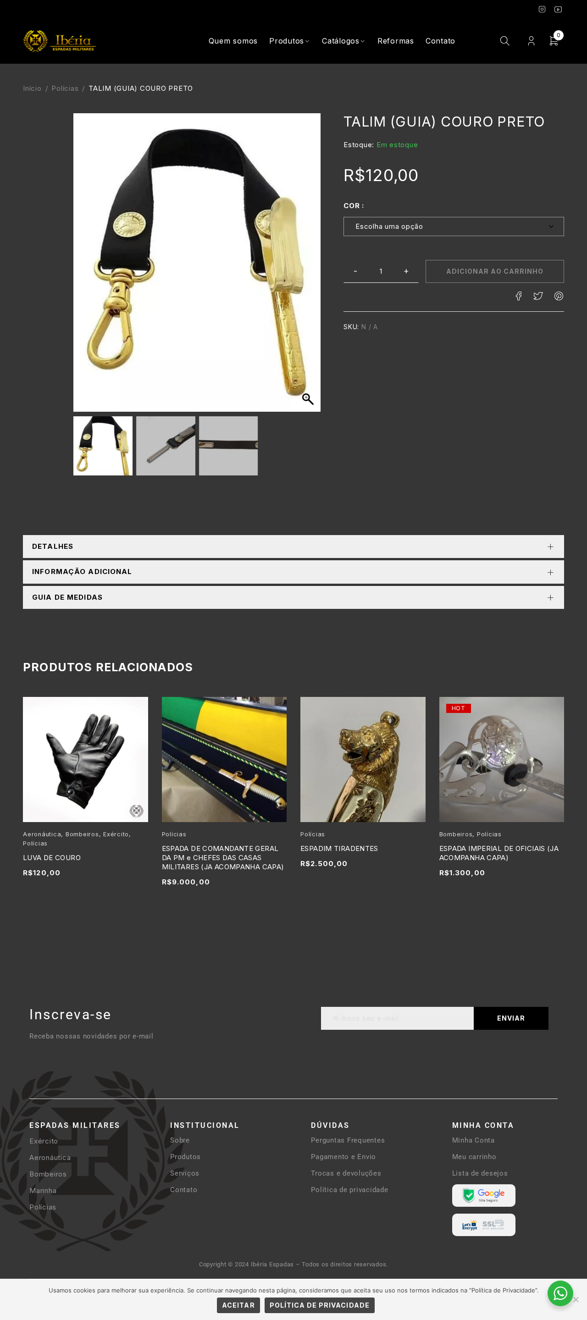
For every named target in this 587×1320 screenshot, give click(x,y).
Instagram (542, 9)
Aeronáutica (42, 834)
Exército (116, 834)
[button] (309, 267)
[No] (575, 1299)
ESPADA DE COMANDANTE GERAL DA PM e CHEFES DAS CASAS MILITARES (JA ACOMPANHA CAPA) (223, 857)
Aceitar (238, 1305)
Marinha (42, 1190)
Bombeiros (82, 834)
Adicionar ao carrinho (494, 271)
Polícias (64, 88)
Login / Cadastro (531, 41)
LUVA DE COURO (52, 857)
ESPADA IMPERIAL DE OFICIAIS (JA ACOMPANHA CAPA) (499, 853)
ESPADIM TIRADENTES (339, 848)
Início (32, 88)
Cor (351, 206)
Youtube (558, 9)
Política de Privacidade (320, 1305)
